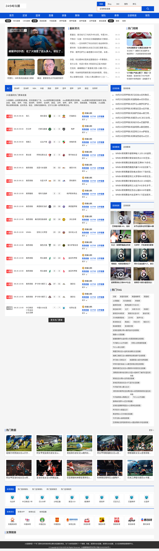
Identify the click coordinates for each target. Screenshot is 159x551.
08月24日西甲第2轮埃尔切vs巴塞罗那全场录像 (134, 122)
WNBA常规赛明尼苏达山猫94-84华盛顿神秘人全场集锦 (134, 190)
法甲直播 (92, 21)
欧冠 (53, 103)
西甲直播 (62, 21)
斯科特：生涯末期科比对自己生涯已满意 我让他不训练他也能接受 (90, 48)
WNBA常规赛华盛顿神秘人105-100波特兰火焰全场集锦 (134, 153)
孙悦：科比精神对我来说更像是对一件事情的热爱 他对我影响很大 (90, 59)
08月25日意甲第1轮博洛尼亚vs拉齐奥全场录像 (134, 109)
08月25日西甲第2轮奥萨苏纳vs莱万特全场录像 (134, 113)
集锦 (77, 15)
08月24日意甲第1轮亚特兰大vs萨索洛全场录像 (134, 132)
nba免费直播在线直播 (51, 100)
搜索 (117, 21)
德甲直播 (72, 21)
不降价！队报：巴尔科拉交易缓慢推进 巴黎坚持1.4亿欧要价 (90, 39)
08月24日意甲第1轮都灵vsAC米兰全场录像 (134, 118)
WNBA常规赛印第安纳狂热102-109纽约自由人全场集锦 (134, 181)
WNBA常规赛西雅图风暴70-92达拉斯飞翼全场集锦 (134, 167)
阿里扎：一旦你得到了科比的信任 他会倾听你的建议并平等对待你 (90, 43)
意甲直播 (82, 21)
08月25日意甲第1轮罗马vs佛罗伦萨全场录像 (134, 104)
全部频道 (132, 15)
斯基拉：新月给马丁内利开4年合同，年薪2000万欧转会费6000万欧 (90, 35)
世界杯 (39, 103)
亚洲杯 (46, 103)
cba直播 (101, 103)
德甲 (64, 103)
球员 (147, 15)
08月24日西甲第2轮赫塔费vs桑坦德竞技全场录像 (134, 127)
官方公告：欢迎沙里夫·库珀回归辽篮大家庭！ (89, 64)
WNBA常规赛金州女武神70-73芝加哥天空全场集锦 (134, 195)
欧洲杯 (31, 103)
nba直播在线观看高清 (90, 100)
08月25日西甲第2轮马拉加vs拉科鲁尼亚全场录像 (134, 95)
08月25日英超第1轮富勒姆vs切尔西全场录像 (134, 99)
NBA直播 (16, 21)
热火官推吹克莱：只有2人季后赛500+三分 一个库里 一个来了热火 (90, 77)
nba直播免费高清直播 (71, 100)
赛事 (116, 15)
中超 (25, 103)
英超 (13, 103)
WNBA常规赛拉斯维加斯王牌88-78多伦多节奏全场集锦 (134, 163)
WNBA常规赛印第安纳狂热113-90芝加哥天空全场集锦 (134, 158)
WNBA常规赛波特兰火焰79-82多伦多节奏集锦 (134, 186)
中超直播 (52, 21)
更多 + (151, 430)
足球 (24, 15)
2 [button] (15, 30)
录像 (64, 15)
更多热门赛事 (56, 320)
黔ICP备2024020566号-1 (101, 547)
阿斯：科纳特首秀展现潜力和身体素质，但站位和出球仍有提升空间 (90, 72)
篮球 (38, 15)
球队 (103, 15)
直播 (51, 15)
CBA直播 (26, 21)
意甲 (70, 103)
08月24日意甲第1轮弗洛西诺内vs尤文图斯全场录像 (134, 136)
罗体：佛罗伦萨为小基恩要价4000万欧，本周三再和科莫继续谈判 (90, 52)
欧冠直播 (102, 21)
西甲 (19, 103)
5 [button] (25, 30)
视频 (90, 15)
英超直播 (43, 21)
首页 (11, 15)
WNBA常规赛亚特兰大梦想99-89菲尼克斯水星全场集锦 (134, 176)
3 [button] (18, 30)
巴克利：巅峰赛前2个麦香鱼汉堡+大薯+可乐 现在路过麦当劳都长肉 (90, 68)
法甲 (59, 103)
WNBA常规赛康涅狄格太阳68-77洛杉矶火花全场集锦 (134, 172)
